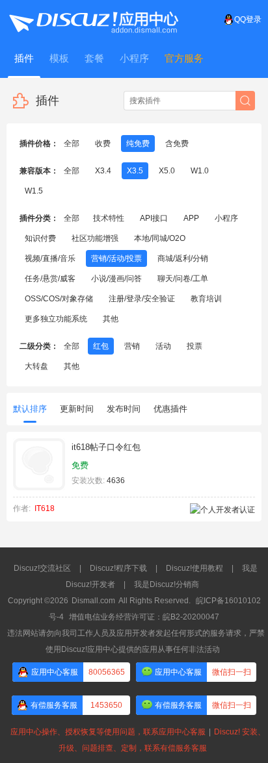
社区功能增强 (95, 238)
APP (191, 218)
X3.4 (103, 170)
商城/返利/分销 (182, 258)
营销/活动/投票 (116, 258)
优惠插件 (170, 409)
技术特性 (108, 218)
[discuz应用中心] (93, 19)
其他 (110, 318)
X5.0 (167, 170)
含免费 (177, 143)
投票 (194, 346)
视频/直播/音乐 (50, 258)
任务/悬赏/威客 (50, 278)
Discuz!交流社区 (42, 568)
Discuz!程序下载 (118, 568)
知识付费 (40, 238)
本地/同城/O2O (159, 238)
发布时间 (124, 409)
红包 (101, 346)
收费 (103, 143)
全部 (71, 143)
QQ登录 (247, 19)
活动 (163, 346)
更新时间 (77, 409)
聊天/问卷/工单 (182, 278)
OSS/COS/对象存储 (59, 298)
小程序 (226, 218)
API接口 (154, 218)
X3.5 (135, 170)
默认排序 (30, 409)
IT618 (44, 508)
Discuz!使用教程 (194, 568)
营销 (132, 346)
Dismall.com (93, 600)
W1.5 (34, 190)
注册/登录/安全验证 (142, 298)
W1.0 (200, 170)
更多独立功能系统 (56, 318)
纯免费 (138, 143)
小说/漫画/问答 (116, 278)
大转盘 (36, 366)
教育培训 (206, 298)
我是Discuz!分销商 (166, 584)
